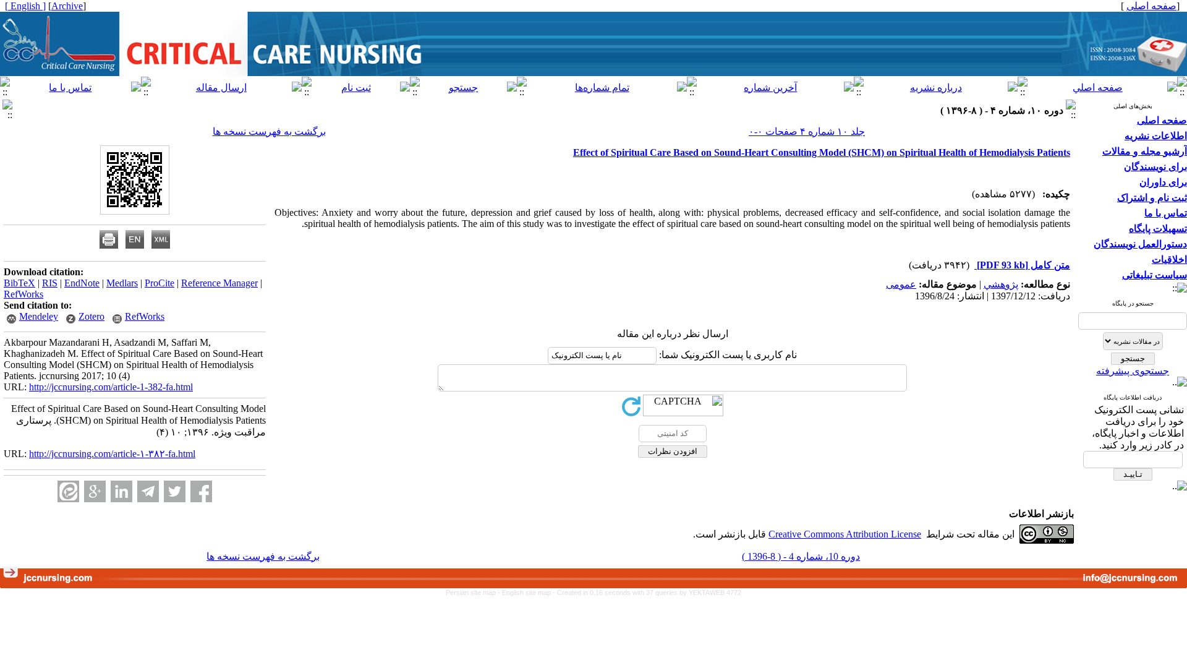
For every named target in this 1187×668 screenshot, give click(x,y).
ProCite (159, 283)
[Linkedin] (121, 491)
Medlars (122, 283)
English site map (527, 592)
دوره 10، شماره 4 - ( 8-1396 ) (801, 556)
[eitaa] (68, 491)
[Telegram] (148, 491)
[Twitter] (174, 491)
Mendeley (38, 316)
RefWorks (23, 294)
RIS (49, 283)
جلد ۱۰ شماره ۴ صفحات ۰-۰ (807, 131)
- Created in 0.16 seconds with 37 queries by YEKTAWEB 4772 (647, 592)
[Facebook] (201, 491)
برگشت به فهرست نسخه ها (269, 131)
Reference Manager (219, 283)
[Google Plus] (95, 491)
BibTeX (19, 283)
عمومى (901, 284)
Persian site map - (474, 592)
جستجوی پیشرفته (1132, 371)
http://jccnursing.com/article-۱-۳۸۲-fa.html (112, 453)
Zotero (91, 316)
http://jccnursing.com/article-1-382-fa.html (111, 387)
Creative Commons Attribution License (844, 534)
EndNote (82, 283)
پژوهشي (1001, 284)
